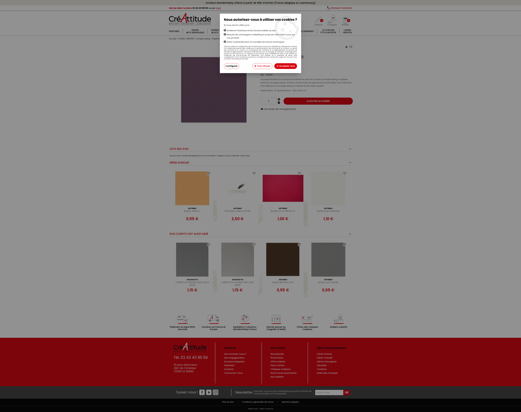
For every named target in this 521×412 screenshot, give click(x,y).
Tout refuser (263, 66)
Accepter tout (287, 66)
